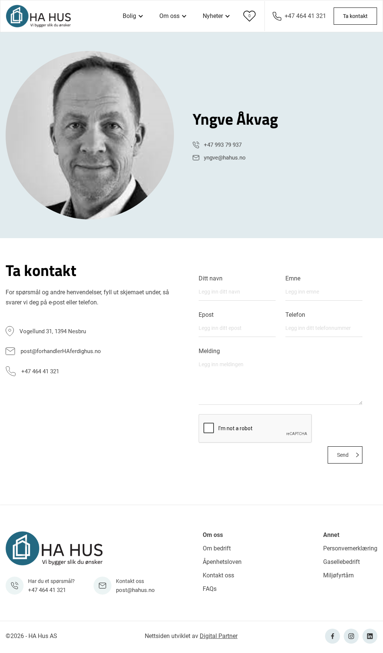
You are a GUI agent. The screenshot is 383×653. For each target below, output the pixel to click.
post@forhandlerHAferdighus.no (61, 351)
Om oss (213, 534)
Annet (331, 534)
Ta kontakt (355, 16)
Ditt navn (211, 279)
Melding (209, 351)
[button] (133, 16)
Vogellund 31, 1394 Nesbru (52, 331)
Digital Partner (219, 636)
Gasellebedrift (341, 561)
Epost (206, 315)
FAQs (210, 588)
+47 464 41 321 (305, 15)
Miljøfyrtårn (338, 575)
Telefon (295, 315)
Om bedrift (217, 548)
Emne (292, 279)
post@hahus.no (135, 590)
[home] (38, 16)
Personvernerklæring (350, 548)
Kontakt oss (218, 575)
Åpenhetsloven (222, 561)
